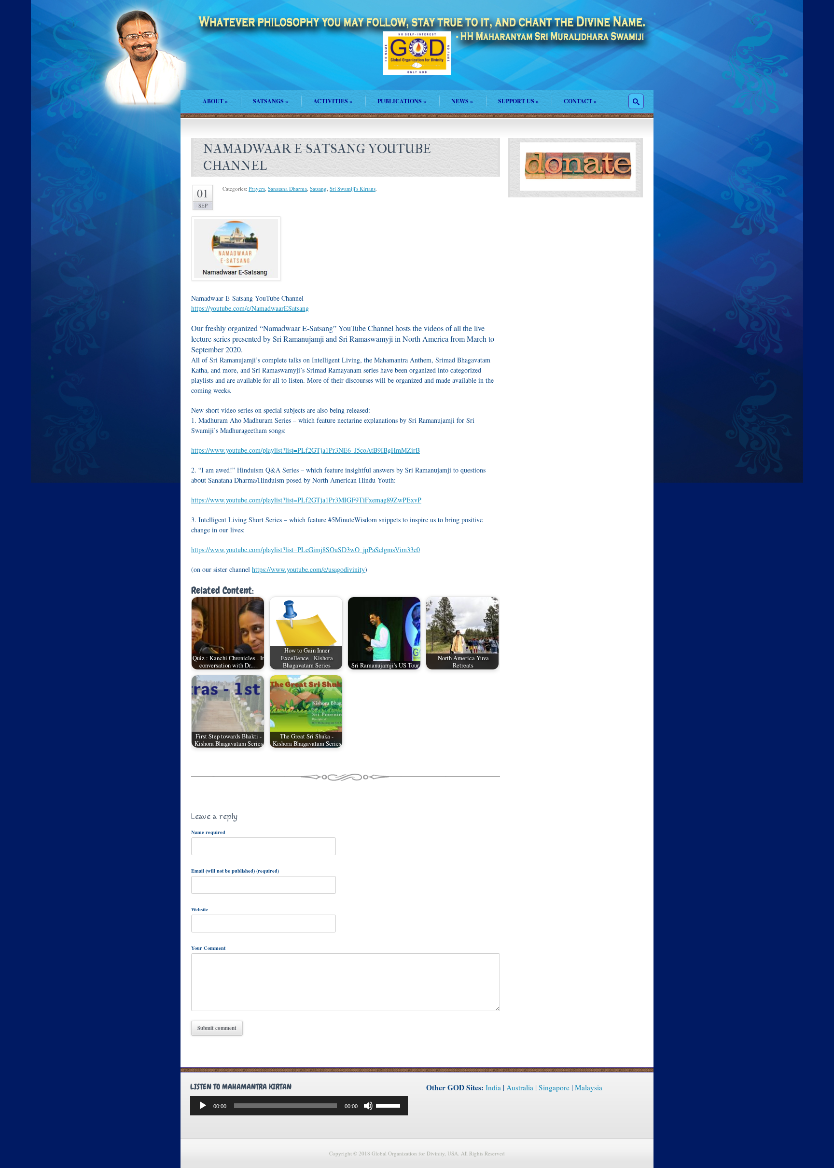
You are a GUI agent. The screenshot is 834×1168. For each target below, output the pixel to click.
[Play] (203, 1106)
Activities (332, 101)
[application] (299, 1105)
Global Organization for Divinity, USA (417, 60)
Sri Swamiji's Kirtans (352, 188)
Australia (519, 1087)
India (493, 1087)
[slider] (389, 1104)
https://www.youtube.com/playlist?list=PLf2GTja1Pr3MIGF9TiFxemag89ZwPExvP (306, 499)
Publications (401, 101)
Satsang (318, 188)
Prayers (257, 188)
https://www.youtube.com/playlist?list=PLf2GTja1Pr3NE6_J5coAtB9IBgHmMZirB (305, 450)
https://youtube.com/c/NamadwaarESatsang (250, 308)
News (462, 101)
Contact (580, 101)
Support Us (518, 101)
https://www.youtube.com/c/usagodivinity (308, 569)
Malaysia (588, 1087)
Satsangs (270, 101)
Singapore (554, 1087)
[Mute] (368, 1106)
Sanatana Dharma (287, 188)
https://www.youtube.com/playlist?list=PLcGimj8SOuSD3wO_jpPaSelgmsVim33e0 (305, 549)
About (215, 101)
